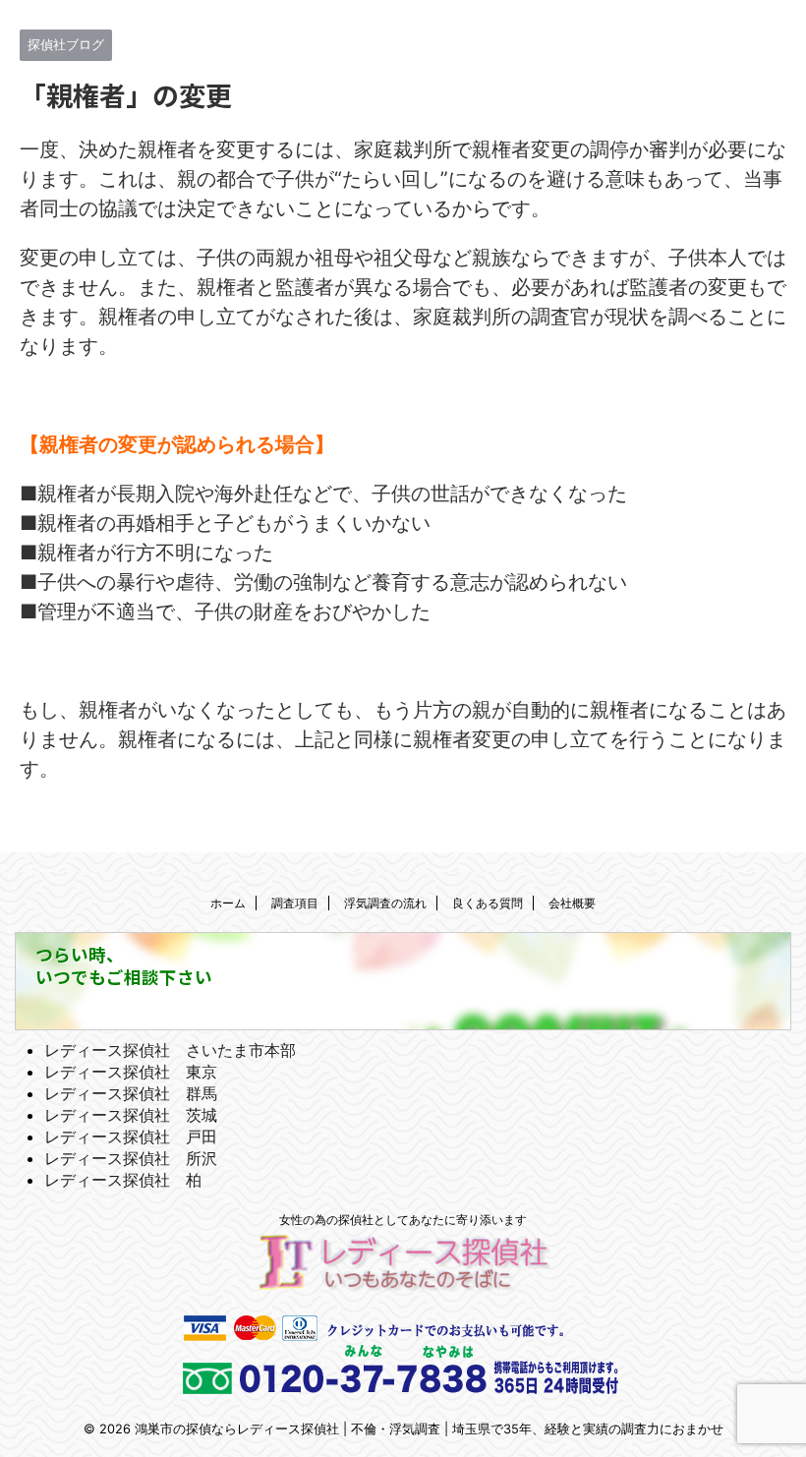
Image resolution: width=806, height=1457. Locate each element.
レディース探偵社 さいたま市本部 (170, 1050)
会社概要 (572, 903)
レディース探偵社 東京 (130, 1071)
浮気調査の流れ (385, 903)
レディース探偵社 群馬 (130, 1093)
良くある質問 (487, 903)
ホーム (228, 903)
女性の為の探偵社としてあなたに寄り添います (403, 1219)
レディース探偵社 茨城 (130, 1115)
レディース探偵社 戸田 (130, 1136)
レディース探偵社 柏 (123, 1180)
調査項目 (294, 903)
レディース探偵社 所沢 (130, 1158)
